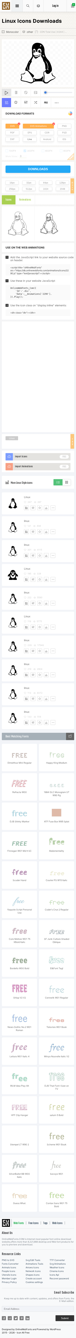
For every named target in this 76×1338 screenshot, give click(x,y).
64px (45, 182)
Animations (25, 199)
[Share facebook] (4, 1318)
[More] (53, 507)
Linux (12, 438)
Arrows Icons (32, 1267)
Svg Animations (58, 1263)
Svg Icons (6, 6)
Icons (9, 199)
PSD (64, 132)
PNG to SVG (8, 1260)
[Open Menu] (38, 6)
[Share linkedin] (27, 1318)
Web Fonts (18, 1223)
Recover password (59, 1278)
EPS (30, 132)
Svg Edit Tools (33, 1260)
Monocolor (12, 31)
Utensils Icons (9, 1274)
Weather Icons (57, 1267)
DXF (12, 139)
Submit (65, 1318)
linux (27, 520)
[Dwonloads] (46, 507)
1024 (45, 189)
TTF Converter (57, 1260)
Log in (55, 6)
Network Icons (33, 1271)
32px (28, 182)
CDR (47, 132)
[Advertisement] (38, 377)
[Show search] (28, 6)
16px (12, 182)
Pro (46, 103)
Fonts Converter (10, 1263)
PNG (64, 126)
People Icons (8, 1271)
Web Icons (57, 1223)
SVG (12, 126)
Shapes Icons (32, 1274)
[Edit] (33, 507)
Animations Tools (34, 1263)
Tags (45, 1223)
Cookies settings (34, 1282)
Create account (34, 1278)
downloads (38, 169)
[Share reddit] (10, 1318)
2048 (62, 189)
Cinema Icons (57, 1271)
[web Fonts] (70, 736)
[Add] (26, 507)
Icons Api (54, 1274)
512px (29, 189)
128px (62, 182)
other (30, 31)
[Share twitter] (16, 1318)
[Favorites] (39, 507)
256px (12, 189)
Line (29, 139)
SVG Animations (38, 126)
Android (47, 139)
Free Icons (33, 1223)
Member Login (9, 1278)
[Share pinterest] (22, 1318)
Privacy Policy (9, 1282)
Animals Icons (9, 1267)
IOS (64, 139)
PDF (12, 132)
